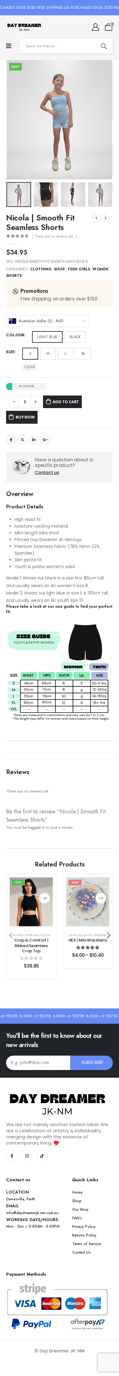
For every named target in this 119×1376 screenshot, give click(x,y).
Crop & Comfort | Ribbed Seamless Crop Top (31, 945)
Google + (45, 440)
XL (83, 353)
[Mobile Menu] (8, 46)
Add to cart (65, 401)
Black (75, 337)
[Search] (104, 46)
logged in (36, 827)
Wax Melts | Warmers (91, 935)
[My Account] (95, 27)
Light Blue (47, 337)
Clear (29, 367)
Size (10, 352)
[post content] (31, 901)
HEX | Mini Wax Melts (88, 940)
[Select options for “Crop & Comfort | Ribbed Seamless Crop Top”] (44, 898)
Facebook (11, 440)
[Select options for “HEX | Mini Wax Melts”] (101, 898)
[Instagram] (27, 1156)
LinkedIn (34, 440)
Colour (15, 335)
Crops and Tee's (35, 935)
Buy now (25, 417)
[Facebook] (12, 1156)
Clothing (41, 269)
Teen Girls (78, 269)
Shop (59, 269)
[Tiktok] (42, 1156)
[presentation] (13, 119)
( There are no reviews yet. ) (54, 236)
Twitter (22, 440)
